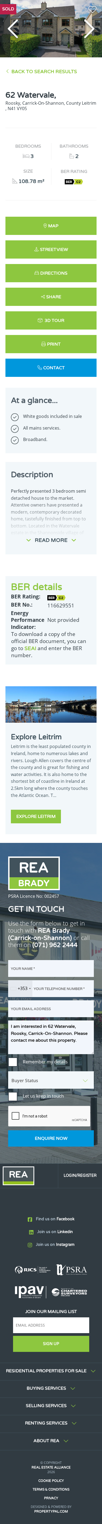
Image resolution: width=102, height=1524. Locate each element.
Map (53, 226)
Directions (53, 273)
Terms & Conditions (51, 1489)
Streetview (54, 249)
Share (53, 297)
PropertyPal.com (51, 1511)
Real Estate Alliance (51, 1467)
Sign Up (51, 1344)
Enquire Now (51, 1138)
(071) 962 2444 (55, 945)
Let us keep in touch (43, 1096)
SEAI (30, 648)
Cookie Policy (51, 1480)
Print (54, 344)
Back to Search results (44, 72)
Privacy (51, 1498)
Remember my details (45, 1062)
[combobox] (20, 988)
